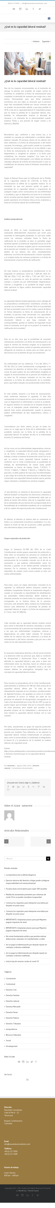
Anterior (36, 41)
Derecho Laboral (12, 1001)
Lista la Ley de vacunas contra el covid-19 (22, 961)
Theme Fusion (33, 1191)
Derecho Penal (12, 1012)
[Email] (8, 789)
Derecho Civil (11, 990)
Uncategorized (11, 1046)
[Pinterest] (39, 787)
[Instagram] (20, 9)
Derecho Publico (12, 1018)
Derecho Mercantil (13, 1006)
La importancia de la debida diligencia (21, 875)
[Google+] (33, 787)
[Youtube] (14, 9)
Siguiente (45, 41)
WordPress (22, 1191)
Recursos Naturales (13, 1035)
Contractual (10, 984)
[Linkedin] (27, 9)
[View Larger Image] (27, 63)
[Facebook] (33, 9)
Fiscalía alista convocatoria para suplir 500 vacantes (26, 889)
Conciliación (11, 978)
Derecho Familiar (12, 995)
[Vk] (44, 787)
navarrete (11, 766)
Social (8, 1040)
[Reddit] (23, 787)
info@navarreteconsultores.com (34, 3)
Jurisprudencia (11, 1029)
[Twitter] (40, 9)
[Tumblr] (28, 787)
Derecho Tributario (13, 1023)
